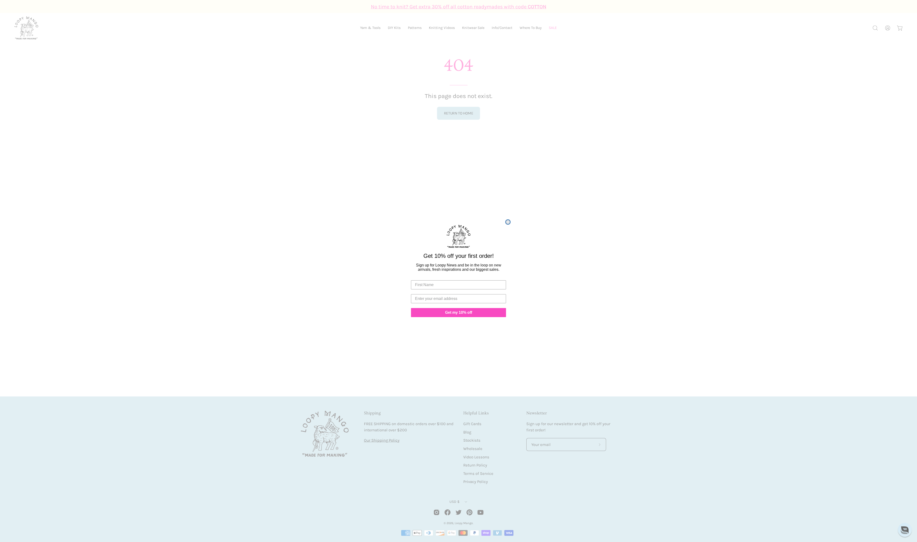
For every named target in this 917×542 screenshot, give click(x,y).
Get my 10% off (458, 312)
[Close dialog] (508, 222)
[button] (905, 530)
